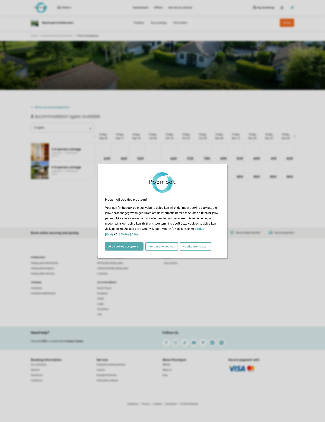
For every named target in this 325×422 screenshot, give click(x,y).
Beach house (104, 288)
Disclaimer (171, 404)
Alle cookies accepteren (124, 246)
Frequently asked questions (111, 364)
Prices (287, 22)
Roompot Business (107, 375)
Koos (165, 375)
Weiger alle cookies (162, 246)
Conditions (36, 380)
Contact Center (73, 341)
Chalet (100, 298)
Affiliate (166, 364)
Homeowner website (107, 380)
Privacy (146, 404)
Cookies (157, 404)
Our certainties (38, 364)
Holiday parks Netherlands (44, 263)
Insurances (37, 375)
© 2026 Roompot (189, 404)
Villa (99, 314)
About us (167, 370)
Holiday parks (38, 257)
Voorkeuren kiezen (195, 246)
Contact (101, 370)
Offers (158, 7)
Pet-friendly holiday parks (110, 263)
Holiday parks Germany (43, 273)
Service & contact (180, 7)
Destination (140, 7)
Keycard (35, 370)
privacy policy (128, 234)
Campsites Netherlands (43, 293)
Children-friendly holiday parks (112, 268)
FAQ (44, 341)
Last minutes (170, 263)
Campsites (36, 288)
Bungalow (102, 293)
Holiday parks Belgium (42, 268)
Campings (36, 282)
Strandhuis (103, 309)
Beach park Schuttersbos (58, 35)
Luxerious (102, 273)
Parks (34, 35)
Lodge (100, 304)
